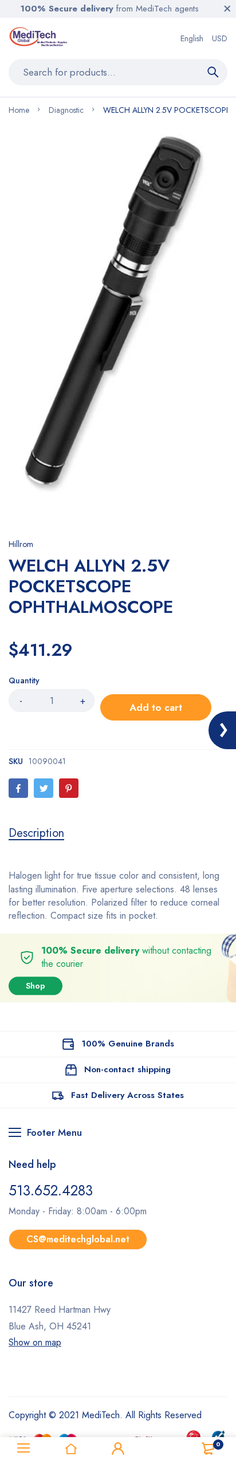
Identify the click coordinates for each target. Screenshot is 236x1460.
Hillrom (21, 544)
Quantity (24, 680)
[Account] (118, 1448)
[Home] (70, 1448)
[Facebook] (18, 788)
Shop (35, 985)
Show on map (35, 1342)
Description (36, 833)
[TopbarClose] (227, 8)
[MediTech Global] (39, 38)
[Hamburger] (23, 1448)
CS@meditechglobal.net (77, 1239)
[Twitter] (43, 788)
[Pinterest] (68, 788)
